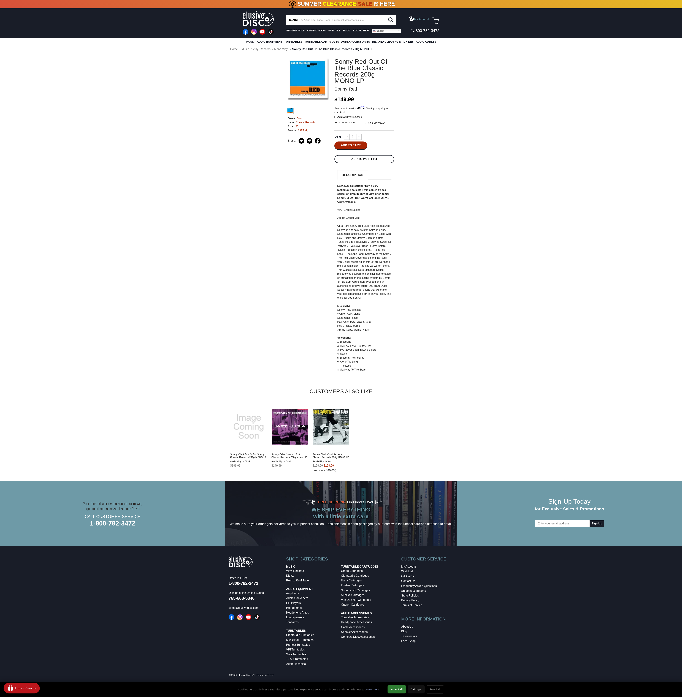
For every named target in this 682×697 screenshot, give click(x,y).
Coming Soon (316, 30)
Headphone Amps (297, 612)
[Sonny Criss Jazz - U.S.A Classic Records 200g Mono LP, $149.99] (290, 426)
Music (250, 41)
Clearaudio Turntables (300, 634)
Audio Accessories (355, 41)
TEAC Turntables (297, 659)
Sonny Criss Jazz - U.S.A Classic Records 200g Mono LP (289, 456)
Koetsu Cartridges (352, 585)
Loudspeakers (295, 617)
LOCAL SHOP (361, 30)
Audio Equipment (269, 41)
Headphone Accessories (356, 622)
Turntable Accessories (355, 617)
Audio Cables (426, 41)
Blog (404, 631)
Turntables (293, 41)
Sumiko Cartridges (352, 595)
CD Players (293, 603)
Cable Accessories (353, 627)
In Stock (349, 116)
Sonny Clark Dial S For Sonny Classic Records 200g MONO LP (248, 456)
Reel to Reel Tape (297, 580)
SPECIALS (334, 30)
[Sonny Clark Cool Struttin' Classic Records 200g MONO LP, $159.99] (331, 426)
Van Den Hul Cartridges (356, 599)
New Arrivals (295, 30)
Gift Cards (407, 576)
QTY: (337, 137)
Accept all (397, 689)
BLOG (346, 30)
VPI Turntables (295, 649)
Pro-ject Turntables (298, 644)
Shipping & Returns (413, 590)
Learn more (372, 689)
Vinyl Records (295, 570)
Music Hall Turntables (299, 639)
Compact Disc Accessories (358, 636)
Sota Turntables (296, 654)
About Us (407, 626)
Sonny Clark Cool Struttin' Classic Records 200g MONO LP (331, 456)
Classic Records (305, 122)
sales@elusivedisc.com (243, 607)
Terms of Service (411, 605)
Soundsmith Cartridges (355, 590)
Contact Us (408, 580)
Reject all (435, 689)
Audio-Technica (296, 663)
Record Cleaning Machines (393, 41)
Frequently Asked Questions (419, 585)
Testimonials (409, 636)
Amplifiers (292, 593)
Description (353, 175)
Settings (416, 689)
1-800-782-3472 (112, 523)
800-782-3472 (427, 30)
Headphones (294, 607)
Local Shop (408, 640)
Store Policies (410, 595)
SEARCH (294, 19)
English (380, 30)
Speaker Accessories (354, 631)
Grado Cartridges (352, 570)
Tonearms (292, 622)
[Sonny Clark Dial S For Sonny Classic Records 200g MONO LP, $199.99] (249, 426)
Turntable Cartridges (321, 41)
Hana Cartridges (351, 580)
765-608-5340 (242, 598)
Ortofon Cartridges (352, 604)
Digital (290, 575)
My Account (408, 566)
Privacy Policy (410, 600)
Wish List (407, 571)
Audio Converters (297, 598)
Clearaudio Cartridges (355, 575)
